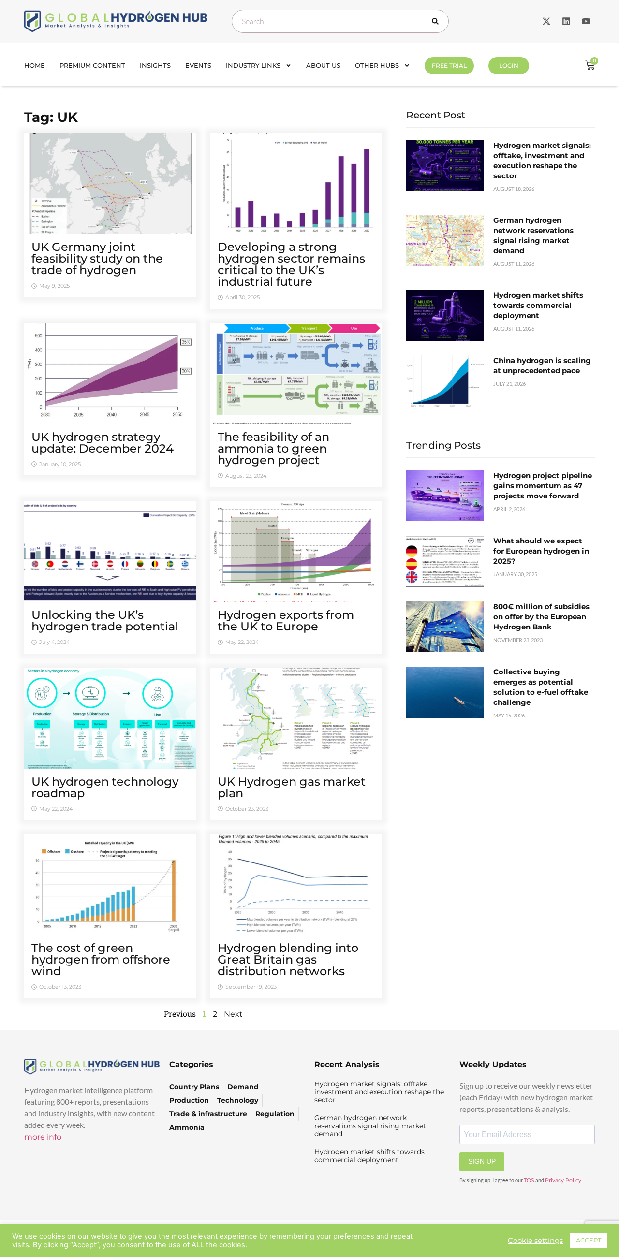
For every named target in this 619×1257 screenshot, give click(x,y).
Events (198, 65)
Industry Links (253, 65)
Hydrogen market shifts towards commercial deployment (538, 305)
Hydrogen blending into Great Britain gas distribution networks (288, 959)
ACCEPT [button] (588, 1240)
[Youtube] (586, 21)
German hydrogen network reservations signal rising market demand (370, 1126)
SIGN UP (482, 1161)
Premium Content (92, 65)
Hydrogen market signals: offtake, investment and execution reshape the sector (379, 1092)
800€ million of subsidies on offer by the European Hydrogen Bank (541, 616)
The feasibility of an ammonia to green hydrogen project (273, 448)
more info (42, 1136)
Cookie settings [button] (535, 1240)
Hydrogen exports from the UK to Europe (286, 620)
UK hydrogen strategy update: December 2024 (102, 442)
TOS (529, 1180)
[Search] (437, 21)
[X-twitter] (546, 21)
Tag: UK (51, 117)
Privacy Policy (563, 1180)
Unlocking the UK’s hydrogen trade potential (104, 620)
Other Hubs (377, 65)
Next (233, 1014)
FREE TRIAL (449, 65)
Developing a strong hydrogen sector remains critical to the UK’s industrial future (291, 264)
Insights (155, 65)
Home (34, 65)
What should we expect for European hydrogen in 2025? (541, 551)
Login (508, 65)
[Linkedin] (566, 21)
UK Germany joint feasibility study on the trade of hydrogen (97, 258)
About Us (323, 65)
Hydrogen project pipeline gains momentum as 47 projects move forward (542, 485)
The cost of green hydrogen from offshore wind (100, 959)
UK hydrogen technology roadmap (104, 787)
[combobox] (340, 21)
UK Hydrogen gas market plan (292, 787)
